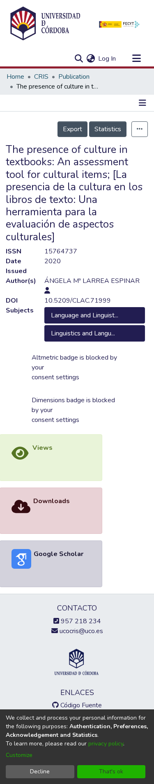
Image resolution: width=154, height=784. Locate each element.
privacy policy (105, 744)
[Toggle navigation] (136, 58)
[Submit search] (79, 59)
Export (72, 129)
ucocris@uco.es (80, 631)
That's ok (111, 771)
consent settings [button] (55, 377)
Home (15, 76)
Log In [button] (107, 58)
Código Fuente (80, 705)
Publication (74, 76)
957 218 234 (80, 621)
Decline (40, 771)
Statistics (107, 129)
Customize (19, 755)
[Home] (45, 23)
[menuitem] (90, 59)
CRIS (41, 76)
